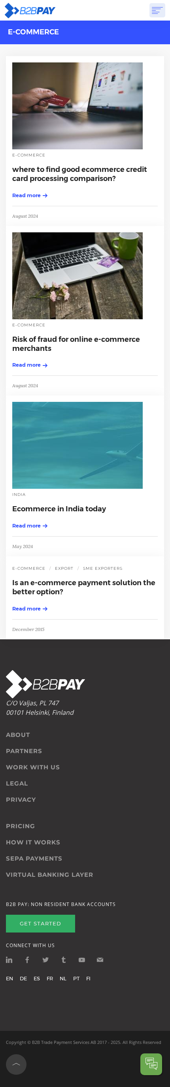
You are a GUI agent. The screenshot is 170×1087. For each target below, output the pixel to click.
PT (76, 978)
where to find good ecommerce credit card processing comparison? (79, 174)
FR (50, 978)
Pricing (20, 826)
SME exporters (103, 568)
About (18, 734)
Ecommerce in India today (59, 509)
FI (88, 978)
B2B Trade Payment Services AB (64, 1042)
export (64, 568)
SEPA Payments (34, 858)
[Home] (30, 10)
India (19, 494)
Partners (24, 751)
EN (9, 978)
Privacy (21, 799)
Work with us (33, 767)
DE (23, 978)
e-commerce (28, 155)
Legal (17, 783)
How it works (33, 842)
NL (63, 978)
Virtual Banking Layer (49, 874)
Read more (26, 195)
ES (37, 978)
